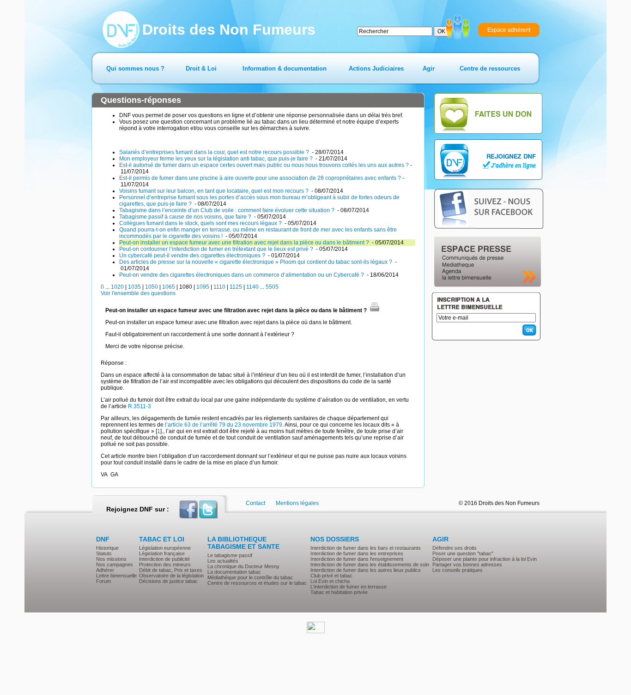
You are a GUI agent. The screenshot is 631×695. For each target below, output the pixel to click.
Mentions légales (297, 503)
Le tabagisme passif (229, 555)
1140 (252, 287)
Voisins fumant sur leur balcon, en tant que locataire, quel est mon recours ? (214, 191)
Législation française (162, 553)
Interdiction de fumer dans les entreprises (356, 553)
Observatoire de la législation (171, 575)
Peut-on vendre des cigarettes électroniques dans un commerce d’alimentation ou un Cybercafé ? (242, 275)
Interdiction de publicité (164, 559)
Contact (255, 503)
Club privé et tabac (331, 575)
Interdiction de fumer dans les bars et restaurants (365, 548)
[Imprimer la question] (375, 310)
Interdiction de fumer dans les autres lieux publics (365, 570)
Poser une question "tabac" (462, 553)
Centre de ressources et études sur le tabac (257, 583)
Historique (107, 548)
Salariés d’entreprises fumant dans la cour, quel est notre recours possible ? (214, 152)
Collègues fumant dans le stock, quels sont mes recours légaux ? (201, 223)
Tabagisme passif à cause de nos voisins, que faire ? (186, 217)
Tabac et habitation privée (339, 592)
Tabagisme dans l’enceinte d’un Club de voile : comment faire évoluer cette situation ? (227, 210)
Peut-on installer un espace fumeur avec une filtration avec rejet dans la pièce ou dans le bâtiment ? (244, 242)
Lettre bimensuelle (116, 575)
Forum (103, 581)
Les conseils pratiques (457, 570)
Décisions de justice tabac (168, 581)
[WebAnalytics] (316, 631)
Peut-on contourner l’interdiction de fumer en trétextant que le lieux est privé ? (217, 249)
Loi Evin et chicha (330, 581)
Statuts (104, 553)
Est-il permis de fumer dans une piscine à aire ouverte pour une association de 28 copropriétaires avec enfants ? (260, 178)
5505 (272, 287)
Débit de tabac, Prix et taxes (170, 570)
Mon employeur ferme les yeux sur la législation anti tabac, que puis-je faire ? (216, 158)
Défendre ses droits (454, 548)
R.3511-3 (139, 406)
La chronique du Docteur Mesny (243, 566)
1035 (134, 287)
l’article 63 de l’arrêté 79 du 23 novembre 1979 (223, 425)
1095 (202, 287)
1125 (236, 287)
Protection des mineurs (165, 564)
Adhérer (105, 570)
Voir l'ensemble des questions (138, 293)
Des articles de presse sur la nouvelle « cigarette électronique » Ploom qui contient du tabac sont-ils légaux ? (256, 262)
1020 (117, 287)
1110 (219, 287)
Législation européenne (165, 548)
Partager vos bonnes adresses (467, 564)
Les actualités (222, 561)
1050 (151, 287)
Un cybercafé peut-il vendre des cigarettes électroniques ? (193, 255)
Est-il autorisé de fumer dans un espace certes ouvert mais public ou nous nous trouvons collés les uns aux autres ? (264, 165)
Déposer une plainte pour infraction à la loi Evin (484, 559)
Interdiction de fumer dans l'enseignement (356, 559)
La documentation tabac (234, 572)
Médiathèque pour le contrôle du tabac (250, 577)
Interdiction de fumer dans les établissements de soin (369, 564)
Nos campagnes (114, 564)
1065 (168, 287)
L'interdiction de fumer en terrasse (348, 586)
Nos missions (111, 559)
